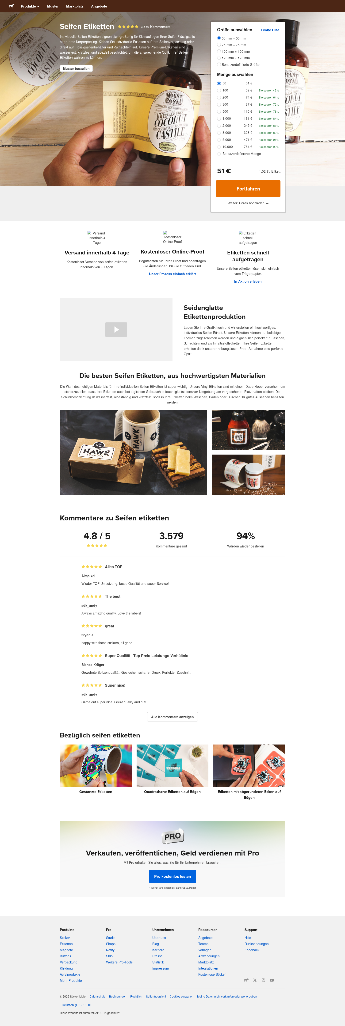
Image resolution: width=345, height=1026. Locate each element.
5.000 (226, 139)
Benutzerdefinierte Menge (241, 153)
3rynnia (87, 635)
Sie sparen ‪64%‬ (269, 97)
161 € (248, 118)
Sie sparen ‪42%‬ (269, 90)
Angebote (99, 6)
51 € (249, 83)
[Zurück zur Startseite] (11, 6)
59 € (249, 90)
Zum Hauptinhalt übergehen (3, 3)
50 (224, 83)
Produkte (28, 6)
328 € (248, 132)
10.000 (227, 146)
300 (225, 104)
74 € (249, 97)
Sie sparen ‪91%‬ (269, 140)
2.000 (226, 125)
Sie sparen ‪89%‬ (269, 133)
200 (225, 97)
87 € (249, 104)
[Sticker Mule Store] (246, 980)
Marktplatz (75, 6)
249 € (248, 125)
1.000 (226, 118)
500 (225, 111)
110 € (248, 111)
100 (225, 90)
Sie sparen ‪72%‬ (269, 104)
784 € (248, 146)
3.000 (226, 132)
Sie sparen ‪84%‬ (269, 118)
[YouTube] (272, 980)
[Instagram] (263, 980)
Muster (53, 6)
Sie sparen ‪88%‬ (269, 125)
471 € (248, 139)
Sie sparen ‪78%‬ (269, 111)
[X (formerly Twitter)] (255, 980)
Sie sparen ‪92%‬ (269, 147)
